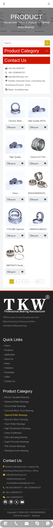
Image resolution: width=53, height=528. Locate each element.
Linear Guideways (13, 433)
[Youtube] (22, 502)
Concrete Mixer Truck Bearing (18, 410)
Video (7, 376)
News (7, 363)
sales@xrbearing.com (18, 76)
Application (9, 354)
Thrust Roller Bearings (15, 406)
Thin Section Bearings (14, 446)
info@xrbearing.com (15, 479)
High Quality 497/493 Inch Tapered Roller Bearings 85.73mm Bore (38, 121)
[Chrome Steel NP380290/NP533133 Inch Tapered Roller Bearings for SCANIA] (15, 107)
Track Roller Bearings (14, 424)
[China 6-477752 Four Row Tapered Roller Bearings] (38, 144)
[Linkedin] (11, 502)
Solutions (8, 368)
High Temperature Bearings (17, 428)
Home (7, 345)
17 (37, 281)
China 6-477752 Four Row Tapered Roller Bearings (38, 157)
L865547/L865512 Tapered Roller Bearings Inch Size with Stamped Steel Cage (38, 229)
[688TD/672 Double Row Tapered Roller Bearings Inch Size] (15, 252)
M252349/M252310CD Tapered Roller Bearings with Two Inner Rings (38, 193)
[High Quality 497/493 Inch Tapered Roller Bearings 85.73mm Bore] (38, 107)
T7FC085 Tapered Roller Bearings (15, 229)
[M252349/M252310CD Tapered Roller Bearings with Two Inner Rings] (38, 180)
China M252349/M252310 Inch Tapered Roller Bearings (15, 193)
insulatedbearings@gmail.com (20, 483)
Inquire (12, 127)
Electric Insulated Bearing (16, 397)
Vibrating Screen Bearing (16, 450)
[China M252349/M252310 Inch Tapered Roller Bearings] (15, 180)
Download (9, 372)
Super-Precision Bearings (16, 441)
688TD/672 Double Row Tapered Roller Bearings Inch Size (15, 265)
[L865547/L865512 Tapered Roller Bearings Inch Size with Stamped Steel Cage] (38, 216)
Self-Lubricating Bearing (15, 437)
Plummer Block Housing (16, 419)
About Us (8, 359)
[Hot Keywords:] (47, 43)
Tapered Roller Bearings (15, 415)
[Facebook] (5, 502)
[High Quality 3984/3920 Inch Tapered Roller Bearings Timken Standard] (15, 144)
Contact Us (9, 381)
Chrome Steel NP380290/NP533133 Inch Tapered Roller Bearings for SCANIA (15, 121)
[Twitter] (16, 502)
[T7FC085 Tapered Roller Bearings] (15, 216)
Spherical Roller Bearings (16, 401)
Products (8, 350)
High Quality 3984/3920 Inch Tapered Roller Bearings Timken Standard (15, 157)
